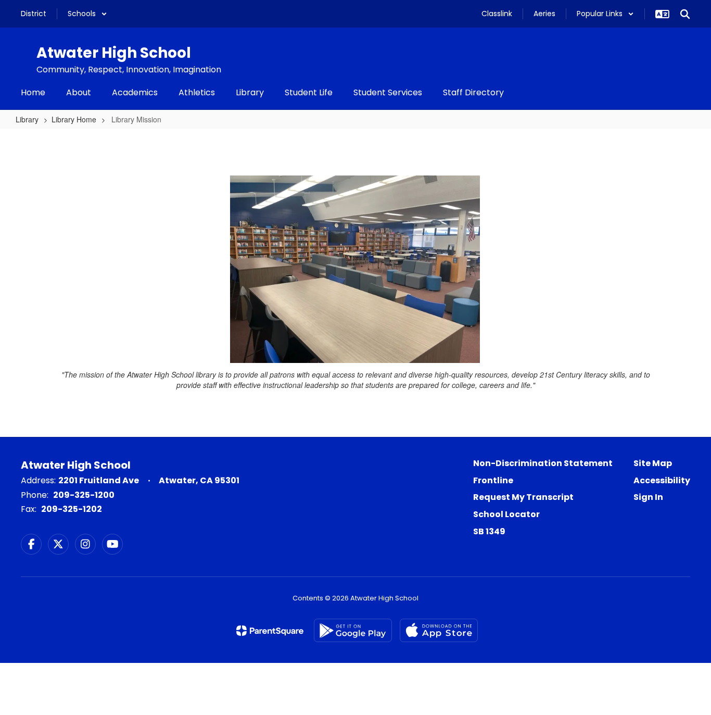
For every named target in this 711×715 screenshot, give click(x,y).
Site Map (652, 463)
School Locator (506, 514)
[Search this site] (685, 14)
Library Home (74, 119)
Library (27, 119)
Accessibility (661, 480)
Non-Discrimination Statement (543, 463)
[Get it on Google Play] (353, 630)
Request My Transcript (523, 497)
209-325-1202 (71, 509)
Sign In (648, 497)
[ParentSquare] (270, 630)
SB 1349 (489, 531)
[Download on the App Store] (439, 630)
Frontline (493, 480)
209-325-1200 (84, 495)
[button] (87, 13)
